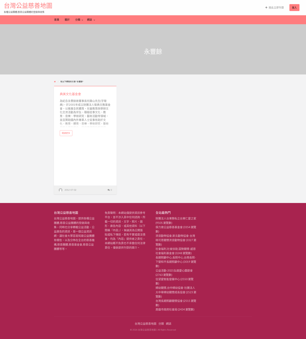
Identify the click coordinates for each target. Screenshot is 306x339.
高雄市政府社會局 (166, 309)
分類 (77, 19)
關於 (67, 19)
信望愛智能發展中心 (168, 279)
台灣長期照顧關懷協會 (169, 300)
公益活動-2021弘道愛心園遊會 (174, 270)
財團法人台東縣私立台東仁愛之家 (176, 218)
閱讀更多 (67, 134)
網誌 (89, 19)
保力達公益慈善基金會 (169, 227)
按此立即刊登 (276, 7)
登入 (294, 7)
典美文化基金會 (70, 94)
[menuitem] (275, 7)
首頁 (56, 19)
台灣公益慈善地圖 (28, 5)
